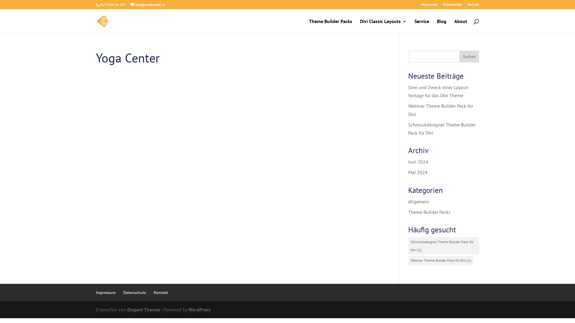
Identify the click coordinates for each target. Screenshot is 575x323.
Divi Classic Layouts (380, 21)
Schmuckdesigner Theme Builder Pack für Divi (442, 246)
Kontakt (473, 5)
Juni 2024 (418, 162)
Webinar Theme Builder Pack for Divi (441, 260)
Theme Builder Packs (330, 21)
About (460, 21)
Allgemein (418, 202)
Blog (442, 21)
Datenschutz (452, 5)
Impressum (429, 5)
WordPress (199, 310)
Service (421, 21)
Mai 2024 (418, 172)
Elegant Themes (143, 310)
